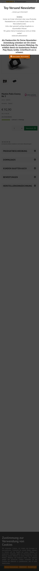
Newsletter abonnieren (20, 56)
